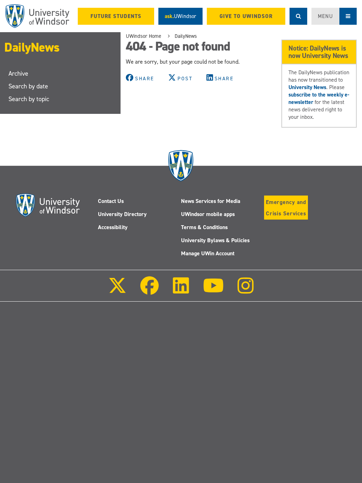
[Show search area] (298, 16)
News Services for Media (210, 201)
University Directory (122, 214)
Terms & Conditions (204, 227)
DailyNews (32, 47)
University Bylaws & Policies (215, 240)
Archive (18, 73)
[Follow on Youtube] (213, 290)
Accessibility (113, 227)
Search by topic (28, 99)
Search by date (28, 86)
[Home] (37, 16)
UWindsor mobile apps (208, 214)
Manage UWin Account (207, 253)
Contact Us (111, 201)
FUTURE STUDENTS (115, 16)
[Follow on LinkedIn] (180, 290)
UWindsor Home (143, 36)
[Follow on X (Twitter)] (117, 290)
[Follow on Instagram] (245, 290)
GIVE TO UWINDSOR (246, 16)
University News (307, 87)
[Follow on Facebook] (149, 290)
